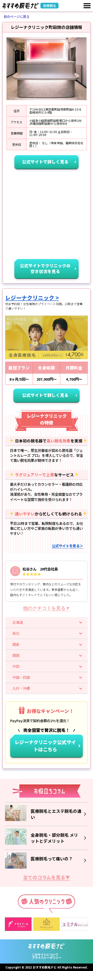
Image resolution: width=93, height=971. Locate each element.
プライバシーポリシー (47, 957)
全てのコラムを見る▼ (46, 878)
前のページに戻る (17, 16)
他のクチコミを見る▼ (46, 608)
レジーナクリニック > (32, 297)
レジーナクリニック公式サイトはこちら (45, 746)
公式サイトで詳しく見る (45, 162)
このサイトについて (45, 954)
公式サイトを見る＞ (67, 545)
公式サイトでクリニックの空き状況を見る (45, 269)
